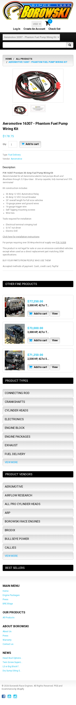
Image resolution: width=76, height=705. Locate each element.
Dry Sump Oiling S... (12, 670)
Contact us (8, 644)
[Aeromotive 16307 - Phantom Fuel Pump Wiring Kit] (38, 85)
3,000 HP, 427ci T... (38, 305)
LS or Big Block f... (11, 666)
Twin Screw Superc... (13, 662)
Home (8, 59)
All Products (24, 59)
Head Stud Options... (12, 658)
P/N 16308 (61, 242)
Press (5, 599)
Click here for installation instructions (21, 237)
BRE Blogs (8, 603)
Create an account (34, 28)
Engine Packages (11, 595)
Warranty (7, 640)
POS (56, 686)
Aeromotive (16, 159)
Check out (54, 28)
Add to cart (32, 144)
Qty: (5, 144)
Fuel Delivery (14, 155)
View (55, 313)
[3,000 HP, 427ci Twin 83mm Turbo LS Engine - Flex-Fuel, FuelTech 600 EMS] (15, 334)
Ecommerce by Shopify (13, 689)
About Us (7, 631)
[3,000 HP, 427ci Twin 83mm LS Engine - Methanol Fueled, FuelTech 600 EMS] (15, 307)
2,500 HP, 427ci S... (38, 358)
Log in (16, 28)
